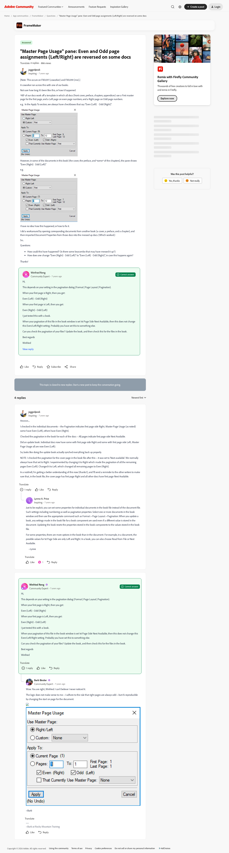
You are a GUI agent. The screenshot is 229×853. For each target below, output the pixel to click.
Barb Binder (40, 680)
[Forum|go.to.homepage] (19, 7)
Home (7, 15)
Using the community (59, 848)
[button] (195, 7)
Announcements (76, 6)
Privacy (88, 848)
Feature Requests (97, 6)
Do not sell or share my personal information (135, 848)
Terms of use (76, 848)
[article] (80, 451)
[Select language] (180, 7)
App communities (20, 15)
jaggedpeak (34, 69)
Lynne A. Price (41, 498)
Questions (51, 15)
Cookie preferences (103, 848)
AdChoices (165, 848)
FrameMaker (37, 15)
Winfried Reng (38, 272)
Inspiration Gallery (119, 6)
